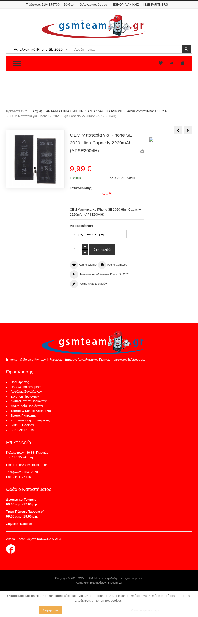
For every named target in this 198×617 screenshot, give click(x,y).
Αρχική (37, 111)
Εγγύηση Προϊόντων (25, 396)
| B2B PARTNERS (155, 4)
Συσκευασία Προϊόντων (27, 406)
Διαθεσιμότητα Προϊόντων (29, 401)
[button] (142, 152)
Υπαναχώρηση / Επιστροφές (30, 420)
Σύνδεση (70, 4)
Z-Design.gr (115, 582)
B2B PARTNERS (22, 430)
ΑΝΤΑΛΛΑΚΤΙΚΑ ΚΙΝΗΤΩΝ (65, 111)
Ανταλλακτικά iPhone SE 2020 (148, 111)
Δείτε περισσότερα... (147, 610)
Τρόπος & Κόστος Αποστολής (31, 411)
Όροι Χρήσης (20, 382)
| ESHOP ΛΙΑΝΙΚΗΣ (125, 4)
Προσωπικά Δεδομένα (26, 387)
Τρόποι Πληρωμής (23, 415)
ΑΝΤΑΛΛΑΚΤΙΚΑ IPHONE (105, 111)
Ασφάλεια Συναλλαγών (26, 391)
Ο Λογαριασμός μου (93, 4)
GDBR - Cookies (22, 425)
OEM (107, 193)
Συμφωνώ (51, 610)
